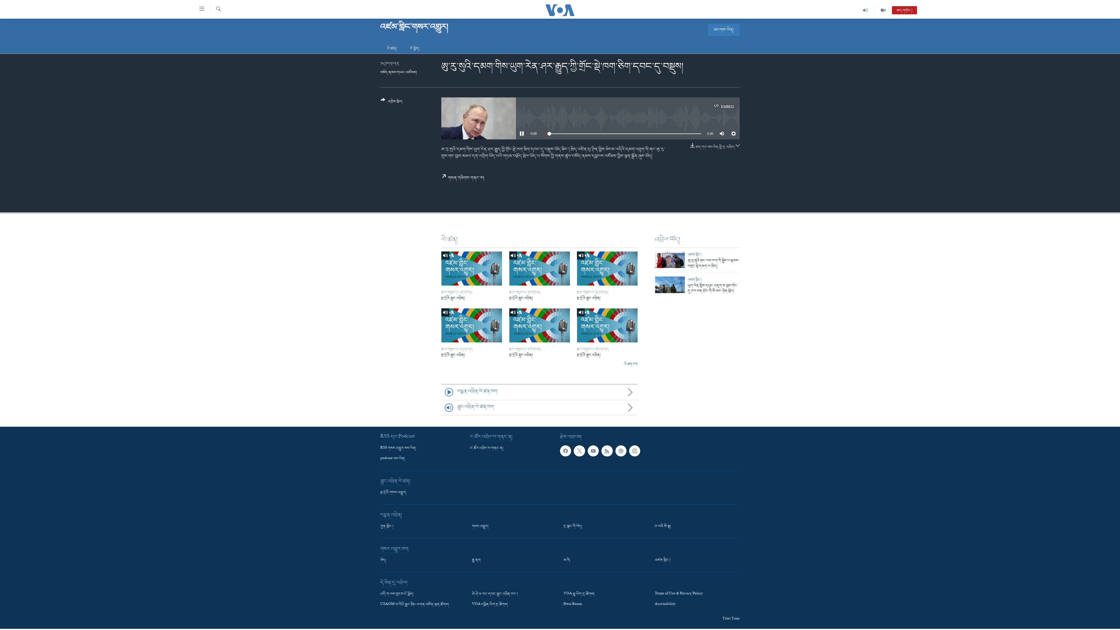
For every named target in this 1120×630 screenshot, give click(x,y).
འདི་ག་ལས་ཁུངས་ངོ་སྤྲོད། (397, 594)
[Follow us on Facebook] (565, 450)
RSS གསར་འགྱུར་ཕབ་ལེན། (398, 448)
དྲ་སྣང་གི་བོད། (573, 526)
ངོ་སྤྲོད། (414, 49)
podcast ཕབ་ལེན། (392, 459)
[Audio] (865, 10)
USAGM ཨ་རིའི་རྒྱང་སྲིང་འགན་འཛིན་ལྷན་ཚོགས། (414, 605)
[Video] (883, 10)
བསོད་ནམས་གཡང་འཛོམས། (398, 72)
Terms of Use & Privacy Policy (679, 594)
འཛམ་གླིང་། (695, 255)
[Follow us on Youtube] (593, 450)
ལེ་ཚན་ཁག (631, 364)
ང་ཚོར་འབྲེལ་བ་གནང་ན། (486, 448)
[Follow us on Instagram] (634, 450)
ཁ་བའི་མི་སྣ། (663, 526)
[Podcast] (620, 450)
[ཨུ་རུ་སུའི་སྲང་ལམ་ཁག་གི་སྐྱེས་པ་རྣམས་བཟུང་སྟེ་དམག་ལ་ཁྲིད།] (670, 259)
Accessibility (665, 605)
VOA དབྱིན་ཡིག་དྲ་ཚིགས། (490, 605)
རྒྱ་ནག (476, 560)
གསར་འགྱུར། (480, 526)
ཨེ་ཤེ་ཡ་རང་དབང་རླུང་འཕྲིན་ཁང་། (495, 594)
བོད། (383, 560)
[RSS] (606, 450)
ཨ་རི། (567, 560)
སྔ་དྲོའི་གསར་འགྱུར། (393, 493)
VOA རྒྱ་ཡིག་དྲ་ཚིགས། (579, 594)
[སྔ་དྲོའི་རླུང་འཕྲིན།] (471, 268)
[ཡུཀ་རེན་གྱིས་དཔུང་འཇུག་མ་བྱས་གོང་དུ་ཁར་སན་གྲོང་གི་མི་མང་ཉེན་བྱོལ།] (670, 284)
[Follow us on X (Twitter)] (579, 450)
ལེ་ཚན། (392, 49)
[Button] (391, 103)
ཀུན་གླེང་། (386, 526)
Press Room (573, 605)
